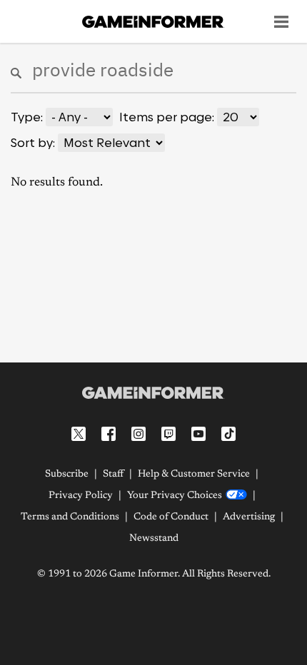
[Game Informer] (153, 392)
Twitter (78, 433)
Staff (113, 474)
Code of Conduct (171, 517)
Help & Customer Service (194, 474)
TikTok (228, 433)
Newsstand (153, 539)
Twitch (168, 433)
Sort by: (33, 142)
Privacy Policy (81, 496)
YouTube (198, 433)
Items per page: (166, 117)
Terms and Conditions (70, 517)
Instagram (138, 433)
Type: (27, 117)
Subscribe (67, 474)
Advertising (249, 517)
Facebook (108, 433)
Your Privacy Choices (174, 496)
